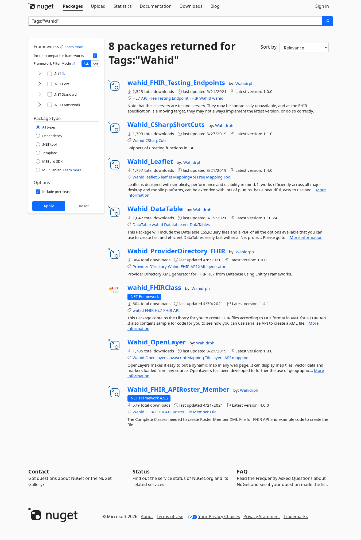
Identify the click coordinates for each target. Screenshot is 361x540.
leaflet (166, 177)
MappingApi (184, 177)
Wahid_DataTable (155, 209)
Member (201, 411)
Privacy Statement (261, 516)
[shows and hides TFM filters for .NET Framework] (39, 105)
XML (202, 266)
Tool (227, 177)
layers (217, 357)
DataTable (142, 224)
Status (141, 471)
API (144, 98)
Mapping (214, 177)
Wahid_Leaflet (150, 161)
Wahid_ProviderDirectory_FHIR (176, 251)
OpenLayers (156, 357)
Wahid (205, 98)
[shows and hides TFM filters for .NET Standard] (39, 94)
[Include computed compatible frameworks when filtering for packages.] (95, 55)
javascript (177, 357)
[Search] (327, 21)
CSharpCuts (155, 140)
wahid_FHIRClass (154, 287)
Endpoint (180, 98)
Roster (178, 411)
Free (153, 98)
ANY (95, 63)
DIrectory (158, 266)
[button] (62, 46)
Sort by (269, 47)
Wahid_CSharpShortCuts (166, 124)
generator (216, 266)
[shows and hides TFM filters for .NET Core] (39, 84)
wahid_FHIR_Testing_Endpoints (176, 83)
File (188, 411)
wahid (217, 98)
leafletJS (152, 177)
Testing (164, 98)
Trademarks (296, 516)
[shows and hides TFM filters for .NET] (39, 73)
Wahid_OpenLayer (156, 342)
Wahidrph (244, 83)
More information (306, 237)
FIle (213, 411)
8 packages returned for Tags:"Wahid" (172, 53)
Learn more (74, 46)
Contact (38, 471)
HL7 (136, 98)
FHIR (193, 98)
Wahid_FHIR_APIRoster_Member (178, 389)
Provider (140, 266)
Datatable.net (176, 224)
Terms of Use (170, 516)
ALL (86, 63)
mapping (240, 357)
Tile (208, 357)
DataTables (200, 224)
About (147, 516)
